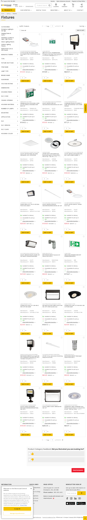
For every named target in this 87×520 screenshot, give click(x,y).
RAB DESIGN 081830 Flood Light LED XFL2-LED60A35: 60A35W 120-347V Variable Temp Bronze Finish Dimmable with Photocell (29, 358)
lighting (8, 13)
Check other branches (28, 69)
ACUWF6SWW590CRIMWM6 (72, 203)
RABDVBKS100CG (47, 253)
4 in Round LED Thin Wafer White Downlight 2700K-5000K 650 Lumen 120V (30, 54)
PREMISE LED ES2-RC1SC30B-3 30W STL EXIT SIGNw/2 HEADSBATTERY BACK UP (29, 105)
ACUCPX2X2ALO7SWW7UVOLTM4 (29, 152)
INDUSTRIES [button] (54, 10)
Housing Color (7, 133)
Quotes (53, 1)
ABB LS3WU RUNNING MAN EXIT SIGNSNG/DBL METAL (72, 255)
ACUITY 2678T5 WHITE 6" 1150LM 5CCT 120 (72, 205)
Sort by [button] (82, 26)
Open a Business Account (63, 1)
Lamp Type (4, 71)
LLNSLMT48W (46, 152)
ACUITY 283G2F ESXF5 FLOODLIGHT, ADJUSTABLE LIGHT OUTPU (74, 53)
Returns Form (33, 498)
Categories (5, 27)
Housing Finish (6, 92)
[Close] (31, 488)
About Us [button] (67, 10)
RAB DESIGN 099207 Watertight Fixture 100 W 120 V (72, 356)
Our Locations (33, 496)
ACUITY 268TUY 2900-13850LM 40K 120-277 (52, 407)
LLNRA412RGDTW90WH (70, 405)
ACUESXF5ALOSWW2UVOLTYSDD (73, 51)
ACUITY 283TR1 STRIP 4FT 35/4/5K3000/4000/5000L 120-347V (52, 104)
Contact (80, 10)
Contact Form (33, 501)
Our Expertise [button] (25, 10)
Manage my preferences (17, 513)
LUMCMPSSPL (46, 51)
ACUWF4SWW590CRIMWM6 (28, 51)
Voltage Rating (7, 84)
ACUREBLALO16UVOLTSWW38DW (73, 152)
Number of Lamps (7, 108)
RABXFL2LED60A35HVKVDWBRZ (29, 354)
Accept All (17, 509)
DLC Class (5, 129)
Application (5, 117)
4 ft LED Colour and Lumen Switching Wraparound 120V (52, 356)
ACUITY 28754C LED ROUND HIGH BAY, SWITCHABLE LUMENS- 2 (73, 154)
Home (2, 13)
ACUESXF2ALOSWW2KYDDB (28, 405)
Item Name (4, 67)
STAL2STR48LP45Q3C (70, 102)
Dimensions (5, 88)
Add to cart (25, 81)
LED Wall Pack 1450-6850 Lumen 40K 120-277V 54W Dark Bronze (52, 306)
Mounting (5, 113)
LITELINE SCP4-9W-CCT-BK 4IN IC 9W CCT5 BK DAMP (74, 306)
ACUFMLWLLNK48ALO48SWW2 (51, 354)
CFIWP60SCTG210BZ (26, 203)
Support (5, 1)
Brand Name (5, 75)
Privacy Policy (23, 505)
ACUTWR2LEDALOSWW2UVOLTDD (29, 253)
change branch (29, 6)
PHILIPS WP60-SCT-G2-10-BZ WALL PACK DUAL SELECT (29, 205)
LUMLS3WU (67, 253)
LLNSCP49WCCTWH (26, 304)
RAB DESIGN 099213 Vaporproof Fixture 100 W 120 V (51, 255)
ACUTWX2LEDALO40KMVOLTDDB (51, 304)
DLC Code (4, 96)
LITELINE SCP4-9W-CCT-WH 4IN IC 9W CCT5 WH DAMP (29, 306)
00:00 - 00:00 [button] (18, 6)
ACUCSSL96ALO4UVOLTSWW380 (51, 203)
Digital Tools (41, 10)
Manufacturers (7, 54)
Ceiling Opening (7, 100)
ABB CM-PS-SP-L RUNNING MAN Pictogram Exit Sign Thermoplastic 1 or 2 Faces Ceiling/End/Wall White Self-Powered (52, 55)
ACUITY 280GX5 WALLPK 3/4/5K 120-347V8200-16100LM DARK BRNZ (30, 255)
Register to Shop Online (78, 1)
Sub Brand (5, 79)
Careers (31, 503)
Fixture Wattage (7, 63)
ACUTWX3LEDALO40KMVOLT (50, 405)
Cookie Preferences (36, 517)
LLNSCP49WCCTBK (69, 304)
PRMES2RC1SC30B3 (26, 102)
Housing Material (7, 104)
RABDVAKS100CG (69, 354)
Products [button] (8, 10)
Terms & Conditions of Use (48, 517)
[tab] (9, 27)
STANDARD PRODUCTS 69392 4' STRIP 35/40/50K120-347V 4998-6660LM (73, 105)
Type (3, 59)
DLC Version (5, 125)
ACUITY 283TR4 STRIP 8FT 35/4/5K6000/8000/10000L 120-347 (52, 205)
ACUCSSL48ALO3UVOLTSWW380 (51, 102)
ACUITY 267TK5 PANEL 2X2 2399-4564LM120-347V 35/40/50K (29, 154)
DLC (2, 121)
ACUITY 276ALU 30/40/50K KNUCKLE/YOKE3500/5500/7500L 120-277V (29, 408)
